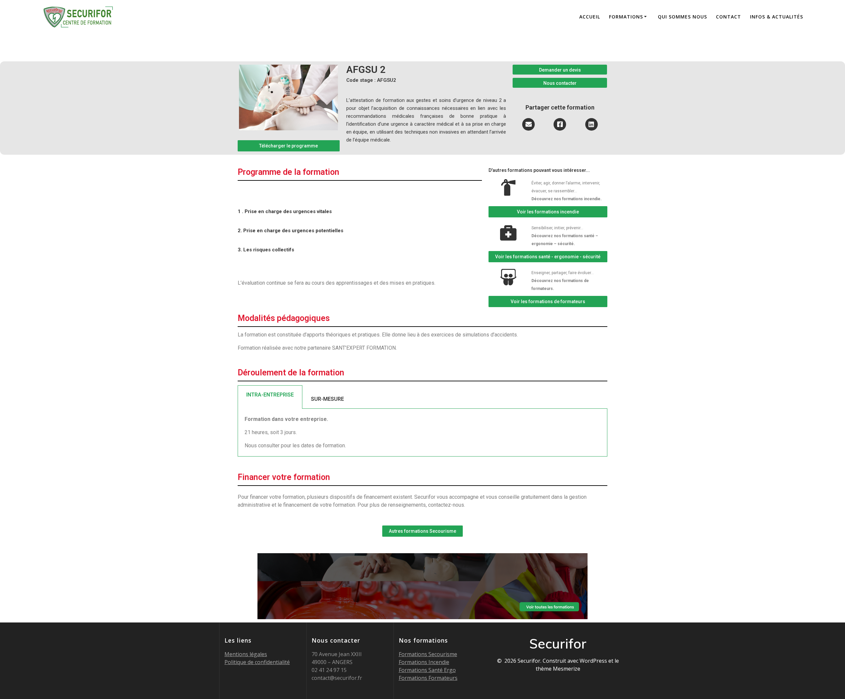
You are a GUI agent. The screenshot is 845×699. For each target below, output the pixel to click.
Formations (626, 17)
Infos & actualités (776, 17)
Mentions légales (245, 654)
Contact (728, 17)
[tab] (270, 397)
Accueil (589, 17)
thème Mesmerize (558, 668)
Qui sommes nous (682, 17)
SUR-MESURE (327, 399)
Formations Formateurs (428, 678)
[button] (289, 145)
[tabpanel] (422, 433)
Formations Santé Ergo (427, 670)
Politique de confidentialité (257, 662)
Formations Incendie (424, 662)
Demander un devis (560, 70)
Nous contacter (560, 83)
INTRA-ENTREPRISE (270, 395)
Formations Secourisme (428, 654)
